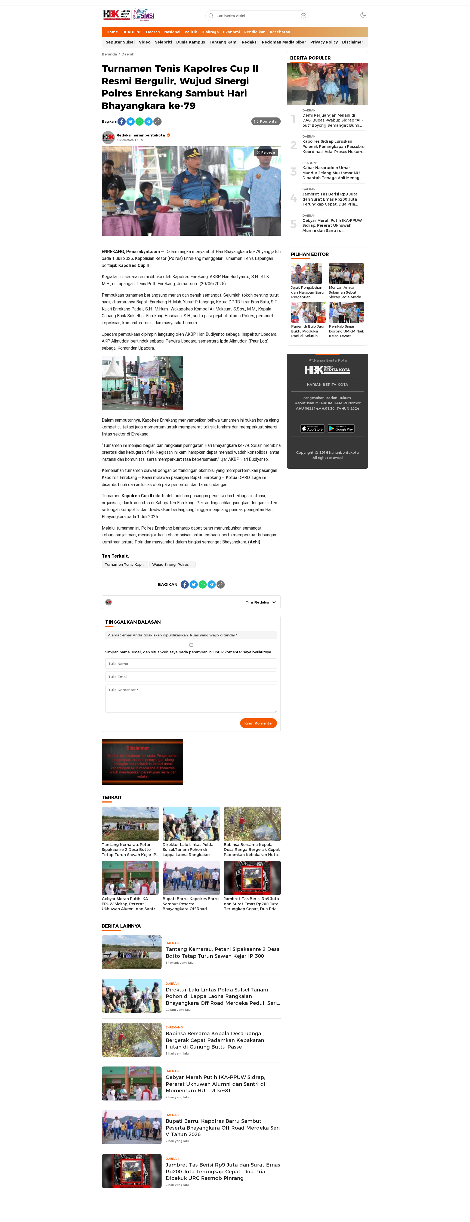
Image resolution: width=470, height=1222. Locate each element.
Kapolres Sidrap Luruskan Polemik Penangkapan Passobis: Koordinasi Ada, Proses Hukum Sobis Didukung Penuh (333, 149)
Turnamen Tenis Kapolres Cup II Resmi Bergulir (126, 564)
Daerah (127, 54)
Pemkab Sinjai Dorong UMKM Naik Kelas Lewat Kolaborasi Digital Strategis (346, 335)
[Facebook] (122, 121)
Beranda (109, 54)
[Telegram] (148, 121)
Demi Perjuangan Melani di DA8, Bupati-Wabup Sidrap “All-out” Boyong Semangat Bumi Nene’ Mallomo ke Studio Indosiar (332, 125)
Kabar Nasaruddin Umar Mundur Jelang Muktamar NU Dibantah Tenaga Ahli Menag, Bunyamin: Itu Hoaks (331, 175)
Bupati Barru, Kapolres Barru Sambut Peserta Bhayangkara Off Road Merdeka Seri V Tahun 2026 (191, 906)
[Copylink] (157, 121)
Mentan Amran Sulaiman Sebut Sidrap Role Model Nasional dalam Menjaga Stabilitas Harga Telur (345, 299)
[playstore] (341, 428)
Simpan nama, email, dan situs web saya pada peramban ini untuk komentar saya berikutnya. (188, 652)
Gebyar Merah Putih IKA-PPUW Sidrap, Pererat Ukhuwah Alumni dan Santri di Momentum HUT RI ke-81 (129, 906)
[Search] (303, 16)
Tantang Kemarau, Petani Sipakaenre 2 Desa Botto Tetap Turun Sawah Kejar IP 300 (129, 852)
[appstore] (312, 428)
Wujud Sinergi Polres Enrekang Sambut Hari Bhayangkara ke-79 (174, 564)
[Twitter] (130, 121)
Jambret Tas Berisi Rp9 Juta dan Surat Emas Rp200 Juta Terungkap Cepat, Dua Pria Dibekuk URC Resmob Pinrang (251, 909)
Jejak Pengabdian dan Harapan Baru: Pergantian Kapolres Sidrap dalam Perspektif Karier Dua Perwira (308, 299)
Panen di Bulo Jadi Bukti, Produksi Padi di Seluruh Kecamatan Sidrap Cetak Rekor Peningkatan (307, 338)
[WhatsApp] (139, 121)
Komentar (269, 121)
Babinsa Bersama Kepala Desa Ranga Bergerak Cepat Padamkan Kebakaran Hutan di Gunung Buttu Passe (252, 852)
